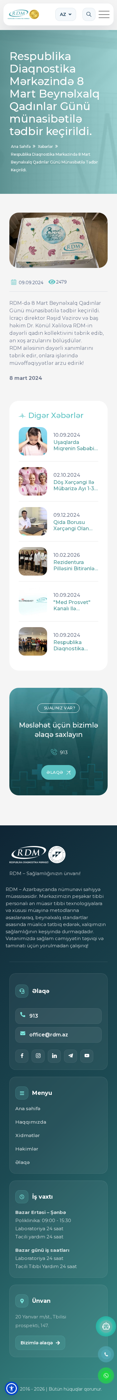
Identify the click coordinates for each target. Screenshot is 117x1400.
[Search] (88, 14)
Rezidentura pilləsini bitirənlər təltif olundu (74, 565)
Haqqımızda (30, 1122)
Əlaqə (22, 1162)
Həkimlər (26, 1149)
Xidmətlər (27, 1135)
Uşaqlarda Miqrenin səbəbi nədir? (73, 445)
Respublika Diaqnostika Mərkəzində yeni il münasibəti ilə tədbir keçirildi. (74, 645)
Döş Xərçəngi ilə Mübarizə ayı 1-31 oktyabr (74, 485)
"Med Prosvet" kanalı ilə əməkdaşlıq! (71, 605)
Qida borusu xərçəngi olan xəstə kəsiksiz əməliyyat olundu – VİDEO (73, 525)
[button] (11, 1388)
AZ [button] (63, 14)
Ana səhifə (27, 1108)
